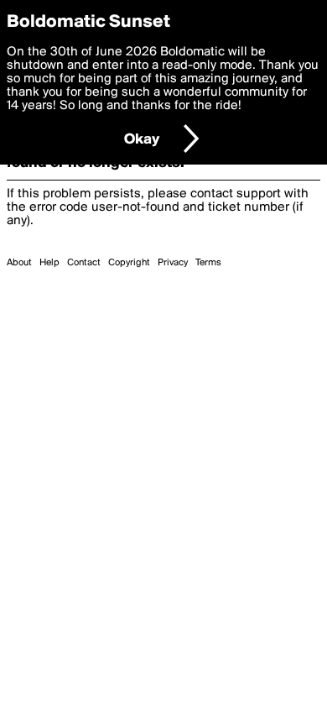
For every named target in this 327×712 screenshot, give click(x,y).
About (19, 263)
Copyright (129, 263)
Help (49, 263)
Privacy (173, 263)
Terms (208, 263)
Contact (84, 263)
